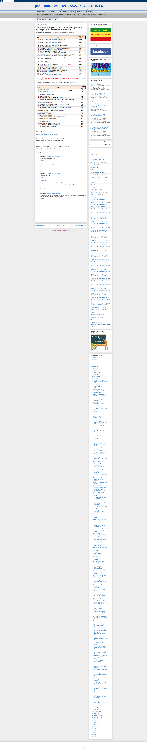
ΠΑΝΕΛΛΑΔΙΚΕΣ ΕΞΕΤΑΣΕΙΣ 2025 (98, 284)
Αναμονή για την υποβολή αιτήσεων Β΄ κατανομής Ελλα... (99, 521)
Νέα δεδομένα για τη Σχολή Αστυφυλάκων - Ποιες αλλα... (99, 494)
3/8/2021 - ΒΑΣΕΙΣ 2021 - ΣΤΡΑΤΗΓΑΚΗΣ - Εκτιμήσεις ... (99, 684)
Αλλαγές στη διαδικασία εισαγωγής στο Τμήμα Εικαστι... (99, 634)
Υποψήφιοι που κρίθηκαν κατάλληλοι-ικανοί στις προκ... (99, 563)
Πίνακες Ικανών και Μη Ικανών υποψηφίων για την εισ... (100, 603)
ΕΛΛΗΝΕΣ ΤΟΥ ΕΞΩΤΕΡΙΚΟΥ (97, 177)
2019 (93, 722)
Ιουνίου (95, 707)
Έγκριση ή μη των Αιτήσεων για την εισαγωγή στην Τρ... (100, 386)
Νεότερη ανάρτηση (41, 225)
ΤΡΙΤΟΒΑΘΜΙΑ (94, 322)
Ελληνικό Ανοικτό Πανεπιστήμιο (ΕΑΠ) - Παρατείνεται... (99, 399)
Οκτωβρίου (96, 374)
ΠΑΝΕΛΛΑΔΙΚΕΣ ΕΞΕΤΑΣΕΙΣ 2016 (98, 227)
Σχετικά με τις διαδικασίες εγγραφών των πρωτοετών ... (100, 458)
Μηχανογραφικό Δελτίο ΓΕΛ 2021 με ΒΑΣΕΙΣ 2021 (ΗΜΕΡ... (99, 444)
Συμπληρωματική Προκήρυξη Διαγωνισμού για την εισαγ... (100, 530)
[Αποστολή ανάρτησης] (60, 146)
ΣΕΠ (91, 312)
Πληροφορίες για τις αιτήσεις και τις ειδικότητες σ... (100, 621)
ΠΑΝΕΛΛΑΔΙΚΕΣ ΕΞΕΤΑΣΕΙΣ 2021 (48, 148)
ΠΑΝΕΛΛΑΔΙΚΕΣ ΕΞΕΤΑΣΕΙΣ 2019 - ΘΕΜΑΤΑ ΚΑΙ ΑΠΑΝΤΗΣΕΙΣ (99, 249)
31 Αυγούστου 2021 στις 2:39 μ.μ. (52, 193)
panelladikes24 (39, 134)
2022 (93, 366)
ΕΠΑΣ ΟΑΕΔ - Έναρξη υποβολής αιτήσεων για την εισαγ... (99, 666)
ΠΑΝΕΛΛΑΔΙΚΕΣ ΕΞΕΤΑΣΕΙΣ (97, 199)
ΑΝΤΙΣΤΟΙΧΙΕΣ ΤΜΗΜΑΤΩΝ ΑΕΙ (85, 11)
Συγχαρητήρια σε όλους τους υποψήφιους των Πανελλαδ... (100, 471)
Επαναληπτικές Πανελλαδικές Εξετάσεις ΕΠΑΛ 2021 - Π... (100, 490)
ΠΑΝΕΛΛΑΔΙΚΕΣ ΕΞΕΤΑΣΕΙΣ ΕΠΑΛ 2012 (100, 299)
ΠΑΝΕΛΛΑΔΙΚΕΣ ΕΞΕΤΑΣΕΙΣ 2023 (98, 271)
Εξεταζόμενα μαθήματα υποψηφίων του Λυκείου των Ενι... (99, 581)
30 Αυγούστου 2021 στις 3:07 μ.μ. (52, 156)
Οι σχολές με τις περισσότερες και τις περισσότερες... (98, 440)
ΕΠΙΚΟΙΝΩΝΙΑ (51, 11)
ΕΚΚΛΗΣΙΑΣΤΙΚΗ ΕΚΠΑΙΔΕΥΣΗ (98, 174)
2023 (93, 364)
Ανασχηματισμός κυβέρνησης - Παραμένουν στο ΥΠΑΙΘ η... (100, 408)
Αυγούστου (96, 378)
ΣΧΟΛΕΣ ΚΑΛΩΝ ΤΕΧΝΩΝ (96, 317)
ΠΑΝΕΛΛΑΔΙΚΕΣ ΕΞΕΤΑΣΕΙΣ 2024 (98, 278)
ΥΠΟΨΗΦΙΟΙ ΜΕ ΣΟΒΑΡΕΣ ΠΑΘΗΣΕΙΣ (100, 324)
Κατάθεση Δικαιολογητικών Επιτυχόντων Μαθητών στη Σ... (99, 454)
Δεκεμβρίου (96, 370)
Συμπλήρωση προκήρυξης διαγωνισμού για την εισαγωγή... (99, 516)
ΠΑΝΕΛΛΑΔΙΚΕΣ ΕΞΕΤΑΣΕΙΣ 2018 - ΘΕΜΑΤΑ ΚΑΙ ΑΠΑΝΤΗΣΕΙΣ (99, 243)
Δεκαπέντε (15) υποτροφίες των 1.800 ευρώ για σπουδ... (99, 558)
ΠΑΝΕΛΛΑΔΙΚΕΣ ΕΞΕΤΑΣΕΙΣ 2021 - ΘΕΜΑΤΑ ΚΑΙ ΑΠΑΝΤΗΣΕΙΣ (99, 262)
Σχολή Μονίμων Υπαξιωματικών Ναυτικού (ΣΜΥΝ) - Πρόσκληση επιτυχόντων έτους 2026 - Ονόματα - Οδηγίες (100, 93)
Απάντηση (42, 160)
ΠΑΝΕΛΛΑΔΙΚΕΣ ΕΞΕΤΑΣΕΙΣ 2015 (98, 221)
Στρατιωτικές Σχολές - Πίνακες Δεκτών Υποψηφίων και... (98, 661)
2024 (93, 362)
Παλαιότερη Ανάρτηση (80, 225)
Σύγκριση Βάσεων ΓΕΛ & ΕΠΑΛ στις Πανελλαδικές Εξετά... (99, 430)
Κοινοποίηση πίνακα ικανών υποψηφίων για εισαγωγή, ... (100, 435)
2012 (93, 737)
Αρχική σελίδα (60, 225)
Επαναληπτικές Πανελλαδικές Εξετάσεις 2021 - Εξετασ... (100, 426)
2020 (93, 720)
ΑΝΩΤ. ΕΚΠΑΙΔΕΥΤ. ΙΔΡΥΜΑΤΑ (66, 11)
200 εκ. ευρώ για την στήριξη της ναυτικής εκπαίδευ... (100, 692)
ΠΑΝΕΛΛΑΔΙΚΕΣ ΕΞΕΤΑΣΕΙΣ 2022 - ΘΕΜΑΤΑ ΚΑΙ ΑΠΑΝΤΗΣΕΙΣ (99, 268)
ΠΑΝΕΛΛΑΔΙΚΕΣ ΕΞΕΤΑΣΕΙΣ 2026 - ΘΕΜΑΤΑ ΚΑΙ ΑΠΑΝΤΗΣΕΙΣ (99, 294)
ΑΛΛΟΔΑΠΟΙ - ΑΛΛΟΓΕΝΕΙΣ (97, 157)
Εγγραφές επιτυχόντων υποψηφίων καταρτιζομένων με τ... (99, 449)
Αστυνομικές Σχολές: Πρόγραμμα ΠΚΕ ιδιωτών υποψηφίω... (99, 586)
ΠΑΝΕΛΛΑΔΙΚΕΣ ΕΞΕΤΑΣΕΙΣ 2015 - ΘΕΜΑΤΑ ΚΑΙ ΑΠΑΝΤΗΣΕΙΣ (99, 224)
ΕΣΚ (91, 182)
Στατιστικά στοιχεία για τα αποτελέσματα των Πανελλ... (99, 479)
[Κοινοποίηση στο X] (66, 146)
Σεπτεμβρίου (96, 376)
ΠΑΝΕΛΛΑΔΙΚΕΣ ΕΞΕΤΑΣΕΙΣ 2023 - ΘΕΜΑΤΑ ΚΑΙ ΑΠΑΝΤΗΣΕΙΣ (99, 275)
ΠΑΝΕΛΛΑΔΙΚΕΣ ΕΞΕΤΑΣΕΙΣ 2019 (98, 246)
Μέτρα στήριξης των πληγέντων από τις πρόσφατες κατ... (98, 567)
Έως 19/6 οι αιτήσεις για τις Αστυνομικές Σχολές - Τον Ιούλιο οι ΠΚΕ (100, 83)
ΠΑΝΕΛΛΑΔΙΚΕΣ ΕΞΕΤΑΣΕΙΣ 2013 (98, 212)
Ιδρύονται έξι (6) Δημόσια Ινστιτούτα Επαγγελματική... (99, 591)
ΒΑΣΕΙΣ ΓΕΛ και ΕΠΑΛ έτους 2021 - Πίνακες (100, 483)
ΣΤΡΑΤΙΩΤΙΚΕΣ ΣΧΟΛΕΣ (96, 314)
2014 (93, 732)
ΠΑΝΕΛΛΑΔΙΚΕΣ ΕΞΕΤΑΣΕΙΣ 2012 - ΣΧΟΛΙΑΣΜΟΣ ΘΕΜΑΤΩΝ (99, 209)
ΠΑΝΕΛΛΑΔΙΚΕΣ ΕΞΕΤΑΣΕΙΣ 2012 (98, 202)
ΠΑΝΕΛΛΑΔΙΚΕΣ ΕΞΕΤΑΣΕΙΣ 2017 (98, 234)
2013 (93, 734)
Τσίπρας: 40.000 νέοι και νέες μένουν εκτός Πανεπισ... (100, 462)
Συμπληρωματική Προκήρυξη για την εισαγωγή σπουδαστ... (100, 499)
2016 (93, 728)
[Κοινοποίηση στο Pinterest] (68, 146)
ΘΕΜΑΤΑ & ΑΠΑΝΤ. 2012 (62, 17)
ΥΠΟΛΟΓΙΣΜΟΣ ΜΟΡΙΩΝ (99, 14)
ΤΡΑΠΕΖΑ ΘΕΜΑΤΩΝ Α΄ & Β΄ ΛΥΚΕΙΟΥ (46, 19)
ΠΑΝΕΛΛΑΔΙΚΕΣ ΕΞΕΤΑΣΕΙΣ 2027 (98, 297)
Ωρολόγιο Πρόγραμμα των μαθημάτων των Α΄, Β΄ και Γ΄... (100, 613)
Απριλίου (95, 711)
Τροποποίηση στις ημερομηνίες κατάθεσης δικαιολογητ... (99, 535)
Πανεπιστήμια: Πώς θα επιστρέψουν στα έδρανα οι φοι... (99, 595)
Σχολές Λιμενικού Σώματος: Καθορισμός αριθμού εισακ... (99, 553)
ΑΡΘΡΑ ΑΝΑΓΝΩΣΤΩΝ (95, 159)
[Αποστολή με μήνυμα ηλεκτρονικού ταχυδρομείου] (63, 146)
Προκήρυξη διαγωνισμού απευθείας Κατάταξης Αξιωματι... (99, 511)
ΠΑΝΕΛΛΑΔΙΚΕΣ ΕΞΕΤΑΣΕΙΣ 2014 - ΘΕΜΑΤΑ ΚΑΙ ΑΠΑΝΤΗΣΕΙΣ (99, 218)
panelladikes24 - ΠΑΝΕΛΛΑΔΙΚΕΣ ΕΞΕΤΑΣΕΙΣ (69, 6)
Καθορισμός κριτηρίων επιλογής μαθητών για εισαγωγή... (99, 679)
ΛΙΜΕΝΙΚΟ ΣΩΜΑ (94, 189)
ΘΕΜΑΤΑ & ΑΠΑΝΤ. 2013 (78, 17)
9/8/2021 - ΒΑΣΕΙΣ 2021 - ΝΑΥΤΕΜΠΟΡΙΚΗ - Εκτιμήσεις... (99, 625)
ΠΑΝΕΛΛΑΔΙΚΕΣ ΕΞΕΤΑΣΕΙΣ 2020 (98, 253)
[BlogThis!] (64, 146)
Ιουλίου (95, 705)
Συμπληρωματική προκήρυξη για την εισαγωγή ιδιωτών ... (100, 539)
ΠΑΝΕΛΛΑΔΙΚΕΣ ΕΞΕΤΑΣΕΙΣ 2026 (98, 290)
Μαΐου (95, 709)
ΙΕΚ (91, 187)
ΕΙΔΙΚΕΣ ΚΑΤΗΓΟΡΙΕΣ (95, 172)
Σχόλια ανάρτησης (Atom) (64, 230)
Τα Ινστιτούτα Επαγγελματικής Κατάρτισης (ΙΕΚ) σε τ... (99, 418)
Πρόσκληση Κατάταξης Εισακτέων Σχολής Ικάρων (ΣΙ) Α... (100, 382)
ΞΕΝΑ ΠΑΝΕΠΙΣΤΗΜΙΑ (96, 194)
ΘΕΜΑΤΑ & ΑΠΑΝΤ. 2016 (94, 17)
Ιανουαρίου (96, 717)
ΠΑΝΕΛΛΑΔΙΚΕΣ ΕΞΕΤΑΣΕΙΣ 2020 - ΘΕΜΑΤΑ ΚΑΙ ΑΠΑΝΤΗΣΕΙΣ (99, 256)
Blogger (84, 747)
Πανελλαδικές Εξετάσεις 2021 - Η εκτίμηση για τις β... (100, 670)
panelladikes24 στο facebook (51, 134)
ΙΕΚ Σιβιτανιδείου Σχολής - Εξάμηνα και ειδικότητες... (100, 629)
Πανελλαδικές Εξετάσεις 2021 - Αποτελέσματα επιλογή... (100, 475)
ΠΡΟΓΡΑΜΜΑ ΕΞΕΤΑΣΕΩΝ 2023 (45, 17)
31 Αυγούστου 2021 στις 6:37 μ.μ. (56, 182)
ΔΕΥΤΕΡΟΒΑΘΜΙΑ (95, 164)
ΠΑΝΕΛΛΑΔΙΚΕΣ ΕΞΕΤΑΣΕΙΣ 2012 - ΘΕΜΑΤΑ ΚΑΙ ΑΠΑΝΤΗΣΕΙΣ (99, 205)
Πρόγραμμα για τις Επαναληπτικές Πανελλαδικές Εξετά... (99, 701)
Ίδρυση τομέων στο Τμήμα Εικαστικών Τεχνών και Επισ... (99, 572)
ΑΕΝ (91, 152)
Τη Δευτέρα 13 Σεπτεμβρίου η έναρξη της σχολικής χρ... (100, 599)
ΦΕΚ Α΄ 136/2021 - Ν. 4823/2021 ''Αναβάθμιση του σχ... (99, 643)
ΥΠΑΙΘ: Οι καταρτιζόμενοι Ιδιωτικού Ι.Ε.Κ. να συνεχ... (100, 395)
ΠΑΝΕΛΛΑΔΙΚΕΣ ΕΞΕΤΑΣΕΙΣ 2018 (98, 240)
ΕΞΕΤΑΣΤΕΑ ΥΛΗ (59, 14)
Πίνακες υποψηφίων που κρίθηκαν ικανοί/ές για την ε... (100, 674)
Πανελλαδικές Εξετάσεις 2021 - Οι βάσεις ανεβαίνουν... (100, 507)
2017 (93, 726)
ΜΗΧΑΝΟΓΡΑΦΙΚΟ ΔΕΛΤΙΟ (73, 14)
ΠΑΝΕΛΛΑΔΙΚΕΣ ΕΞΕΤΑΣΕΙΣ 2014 (98, 215)
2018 (93, 724)
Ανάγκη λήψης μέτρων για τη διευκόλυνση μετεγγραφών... (100, 549)
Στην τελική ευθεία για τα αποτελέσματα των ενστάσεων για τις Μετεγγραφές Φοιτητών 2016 (99, 105)
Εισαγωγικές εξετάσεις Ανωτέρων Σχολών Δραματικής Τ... (98, 544)
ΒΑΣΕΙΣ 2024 (86, 14)
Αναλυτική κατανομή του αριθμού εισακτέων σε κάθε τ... (100, 688)
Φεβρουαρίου (96, 715)
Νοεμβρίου (96, 372)
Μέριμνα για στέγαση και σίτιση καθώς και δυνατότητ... (99, 608)
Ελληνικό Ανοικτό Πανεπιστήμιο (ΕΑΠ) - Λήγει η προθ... (99, 525)
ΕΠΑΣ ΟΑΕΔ (93, 179)
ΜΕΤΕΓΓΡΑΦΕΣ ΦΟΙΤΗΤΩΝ (97, 192)
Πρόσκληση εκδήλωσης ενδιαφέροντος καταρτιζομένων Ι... (99, 503)
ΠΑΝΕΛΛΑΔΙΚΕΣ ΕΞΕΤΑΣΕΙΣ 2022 (98, 265)
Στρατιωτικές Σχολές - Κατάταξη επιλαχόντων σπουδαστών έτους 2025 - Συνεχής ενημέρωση (100, 115)
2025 (93, 360)
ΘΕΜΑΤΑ (92, 184)
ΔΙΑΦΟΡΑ (92, 167)
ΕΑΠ (91, 169)
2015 (93, 730)
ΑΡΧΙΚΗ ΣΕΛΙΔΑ (41, 11)
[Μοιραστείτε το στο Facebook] (67, 146)
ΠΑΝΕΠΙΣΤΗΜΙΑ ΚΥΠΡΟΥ (96, 307)
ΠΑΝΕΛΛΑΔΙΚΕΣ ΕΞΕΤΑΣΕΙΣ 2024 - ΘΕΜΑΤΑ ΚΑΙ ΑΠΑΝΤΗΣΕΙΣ (99, 281)
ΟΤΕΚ (91, 197)
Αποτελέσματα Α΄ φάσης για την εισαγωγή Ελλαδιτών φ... (100, 652)
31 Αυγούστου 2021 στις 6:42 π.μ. (52, 173)
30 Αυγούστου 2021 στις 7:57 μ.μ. (52, 164)
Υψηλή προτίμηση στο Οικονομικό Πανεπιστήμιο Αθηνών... (100, 422)
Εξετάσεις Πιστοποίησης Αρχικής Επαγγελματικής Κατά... (99, 647)
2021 (93, 368)
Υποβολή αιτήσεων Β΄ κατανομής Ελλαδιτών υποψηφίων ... (99, 404)
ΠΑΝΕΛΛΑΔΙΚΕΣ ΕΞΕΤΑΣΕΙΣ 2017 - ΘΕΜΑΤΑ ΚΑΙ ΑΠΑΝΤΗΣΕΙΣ (99, 237)
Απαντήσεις (44, 180)
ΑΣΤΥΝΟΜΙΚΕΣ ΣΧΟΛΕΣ (96, 162)
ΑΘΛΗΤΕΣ (93, 154)
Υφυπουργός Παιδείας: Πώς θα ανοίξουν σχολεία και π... (99, 577)
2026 (93, 357)
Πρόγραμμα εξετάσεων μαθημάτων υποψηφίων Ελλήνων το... (99, 696)
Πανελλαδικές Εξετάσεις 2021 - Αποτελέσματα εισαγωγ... (100, 486)
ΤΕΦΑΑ (92, 319)
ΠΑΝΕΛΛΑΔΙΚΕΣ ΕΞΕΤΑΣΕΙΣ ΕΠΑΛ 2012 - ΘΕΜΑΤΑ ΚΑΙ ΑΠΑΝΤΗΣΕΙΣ (100, 304)
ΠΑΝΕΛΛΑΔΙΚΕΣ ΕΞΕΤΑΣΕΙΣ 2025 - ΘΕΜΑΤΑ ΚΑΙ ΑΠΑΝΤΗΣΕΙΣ (99, 287)
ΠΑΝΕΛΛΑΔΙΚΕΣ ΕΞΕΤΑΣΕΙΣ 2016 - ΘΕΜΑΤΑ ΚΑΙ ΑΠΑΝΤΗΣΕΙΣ (99, 231)
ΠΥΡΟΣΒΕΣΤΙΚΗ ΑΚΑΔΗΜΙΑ (97, 309)
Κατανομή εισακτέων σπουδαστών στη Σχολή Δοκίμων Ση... (99, 391)
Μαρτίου (95, 713)
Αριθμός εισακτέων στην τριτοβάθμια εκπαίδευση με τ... (100, 638)
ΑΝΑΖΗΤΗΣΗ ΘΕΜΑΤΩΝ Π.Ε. (44, 14)
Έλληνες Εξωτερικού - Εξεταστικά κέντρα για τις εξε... (99, 413)
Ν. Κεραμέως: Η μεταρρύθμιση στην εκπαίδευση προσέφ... (99, 466)
